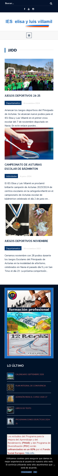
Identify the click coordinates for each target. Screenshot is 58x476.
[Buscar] (51, 3)
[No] (54, 465)
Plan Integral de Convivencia (30, 385)
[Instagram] (33, 9)
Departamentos (13, 103)
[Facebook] (24, 9)
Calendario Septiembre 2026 (29, 374)
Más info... (30, 453)
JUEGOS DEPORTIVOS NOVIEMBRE (26, 241)
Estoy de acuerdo (26, 472)
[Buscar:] (14, 3)
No (35, 472)
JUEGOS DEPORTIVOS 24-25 (22, 96)
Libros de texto (23, 408)
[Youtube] (29, 9)
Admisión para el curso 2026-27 (31, 397)
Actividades (11, 176)
